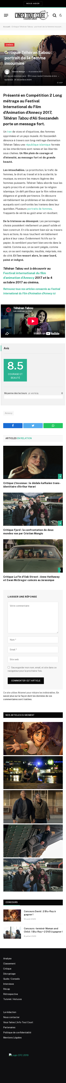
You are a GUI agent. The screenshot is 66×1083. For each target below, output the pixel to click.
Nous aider (33, 3)
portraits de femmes (39, 208)
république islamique (38, 144)
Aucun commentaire (16, 76)
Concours (12, 902)
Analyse (7, 958)
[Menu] (6, 15)
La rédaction (9, 1012)
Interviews (8, 984)
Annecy (8, 413)
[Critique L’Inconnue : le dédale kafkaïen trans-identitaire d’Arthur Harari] (33, 462)
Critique (7, 968)
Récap (6, 989)
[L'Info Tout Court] (31, 15)
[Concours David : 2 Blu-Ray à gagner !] (12, 915)
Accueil (6, 27)
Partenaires (9, 1027)
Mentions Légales (12, 1037)
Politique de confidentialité (17, 1032)
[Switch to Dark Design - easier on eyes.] (60, 15)
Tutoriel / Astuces (12, 999)
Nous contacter (11, 1017)
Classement (9, 963)
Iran (9, 131)
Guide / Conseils (11, 979)
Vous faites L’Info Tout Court (18, 1022)
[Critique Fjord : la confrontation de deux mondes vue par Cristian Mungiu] (33, 509)
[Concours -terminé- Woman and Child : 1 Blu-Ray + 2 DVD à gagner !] (12, 933)
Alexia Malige (18, 71)
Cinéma (9, 45)
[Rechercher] (54, 15)
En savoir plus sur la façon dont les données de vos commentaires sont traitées (31, 696)
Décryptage (9, 974)
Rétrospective (10, 994)
